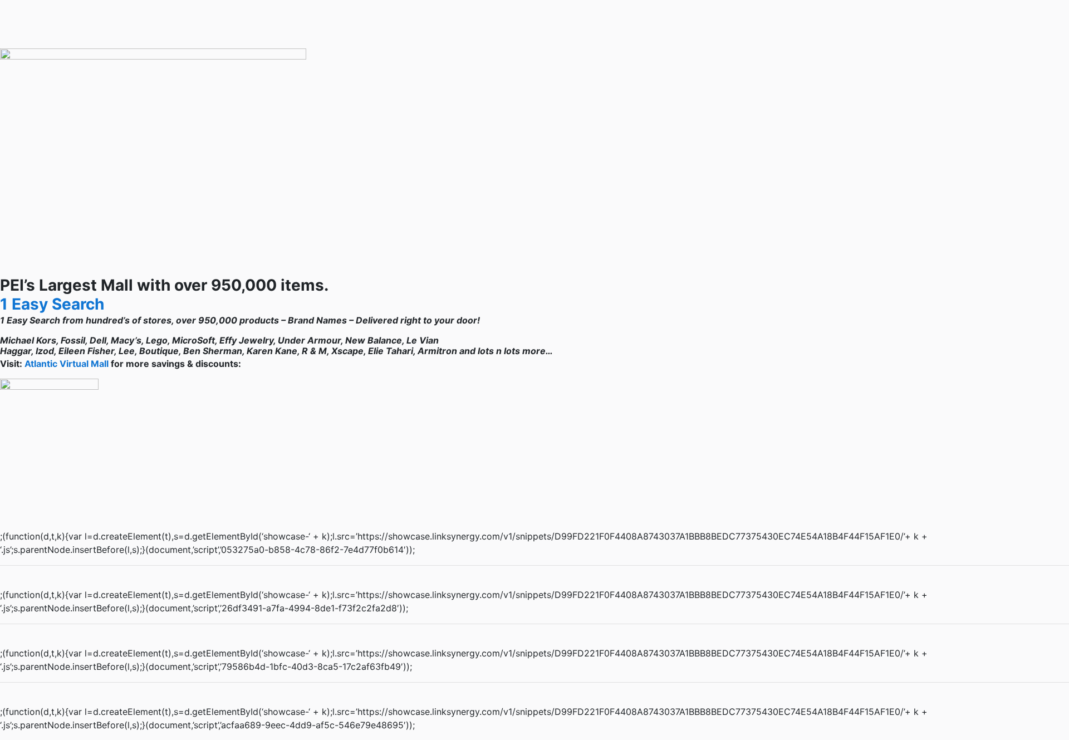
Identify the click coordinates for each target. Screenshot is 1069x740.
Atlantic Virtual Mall (66, 363)
